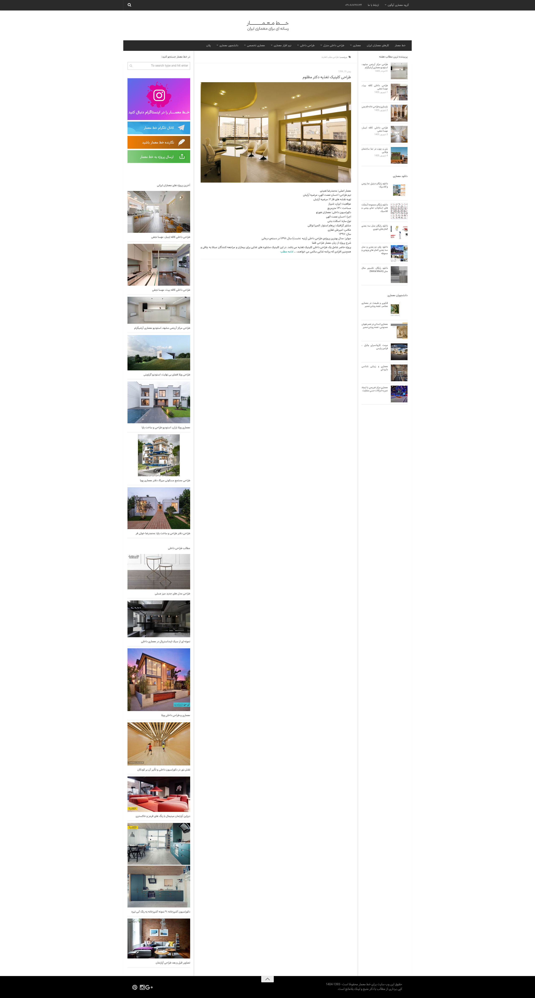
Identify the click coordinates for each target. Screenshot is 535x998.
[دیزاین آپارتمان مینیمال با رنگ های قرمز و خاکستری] (158, 794)
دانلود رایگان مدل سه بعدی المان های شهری (375, 227)
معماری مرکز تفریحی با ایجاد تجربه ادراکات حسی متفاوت (375, 389)
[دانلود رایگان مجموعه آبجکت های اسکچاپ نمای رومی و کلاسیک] (399, 211)
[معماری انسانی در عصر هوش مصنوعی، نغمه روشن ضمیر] (399, 330)
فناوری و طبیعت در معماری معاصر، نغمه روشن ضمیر (375, 304)
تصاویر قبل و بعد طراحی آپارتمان (173, 963)
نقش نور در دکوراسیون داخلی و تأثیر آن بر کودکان (163, 770)
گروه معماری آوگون (398, 5)
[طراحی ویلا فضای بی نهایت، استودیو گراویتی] (158, 352)
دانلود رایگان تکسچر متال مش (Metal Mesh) (375, 269)
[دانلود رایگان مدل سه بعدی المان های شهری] (399, 232)
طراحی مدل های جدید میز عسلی (172, 593)
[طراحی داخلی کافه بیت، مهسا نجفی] (158, 265)
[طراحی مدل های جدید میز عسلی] (158, 571)
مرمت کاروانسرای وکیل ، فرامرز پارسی (375, 346)
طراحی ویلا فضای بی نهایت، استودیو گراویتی (167, 374)
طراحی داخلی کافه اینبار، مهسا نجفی (170, 237)
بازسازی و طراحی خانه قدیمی (375, 107)
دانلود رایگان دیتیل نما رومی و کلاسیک (375, 185)
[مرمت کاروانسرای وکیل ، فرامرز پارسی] (399, 351)
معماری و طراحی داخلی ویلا (175, 715)
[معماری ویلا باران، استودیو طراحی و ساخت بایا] (158, 402)
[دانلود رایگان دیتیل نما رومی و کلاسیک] (399, 190)
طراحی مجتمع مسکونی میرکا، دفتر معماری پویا (165, 480)
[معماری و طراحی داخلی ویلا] (158, 679)
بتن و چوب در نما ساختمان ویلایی (375, 150)
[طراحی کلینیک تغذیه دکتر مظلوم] (276, 132)
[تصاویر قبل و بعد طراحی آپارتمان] (158, 938)
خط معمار (400, 45)
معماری (357, 45)
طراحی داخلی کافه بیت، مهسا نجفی (171, 290)
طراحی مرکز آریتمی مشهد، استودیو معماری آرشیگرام (162, 328)
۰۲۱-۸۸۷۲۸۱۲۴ (353, 5)
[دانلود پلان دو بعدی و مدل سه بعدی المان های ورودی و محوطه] (399, 253)
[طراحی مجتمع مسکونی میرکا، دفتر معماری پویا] (158, 455)
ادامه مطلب (286, 252)
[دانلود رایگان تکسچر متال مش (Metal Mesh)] (399, 274)
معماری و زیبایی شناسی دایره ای (375, 368)
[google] (150, 987)
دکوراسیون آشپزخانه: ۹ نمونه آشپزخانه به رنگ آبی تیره (160, 912)
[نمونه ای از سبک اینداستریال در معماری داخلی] (158, 618)
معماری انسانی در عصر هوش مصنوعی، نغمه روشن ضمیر (375, 325)
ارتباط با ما (373, 5)
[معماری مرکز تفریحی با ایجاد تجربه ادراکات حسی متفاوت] (399, 394)
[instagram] (142, 987)
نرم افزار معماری (282, 45)
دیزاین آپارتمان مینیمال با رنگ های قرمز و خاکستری (163, 816)
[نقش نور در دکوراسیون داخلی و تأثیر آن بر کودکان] (158, 743)
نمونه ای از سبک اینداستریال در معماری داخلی (165, 641)
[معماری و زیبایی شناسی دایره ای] (399, 373)
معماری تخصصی (256, 45)
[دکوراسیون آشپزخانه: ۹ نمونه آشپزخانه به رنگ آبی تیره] (158, 865)
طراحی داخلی (307, 45)
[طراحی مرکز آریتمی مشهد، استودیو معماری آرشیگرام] (158, 310)
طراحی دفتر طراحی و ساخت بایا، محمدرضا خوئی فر (163, 533)
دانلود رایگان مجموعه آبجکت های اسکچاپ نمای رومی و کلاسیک (375, 208)
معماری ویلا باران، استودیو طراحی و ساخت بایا (166, 427)
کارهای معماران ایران (378, 45)
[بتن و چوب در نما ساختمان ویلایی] (399, 155)
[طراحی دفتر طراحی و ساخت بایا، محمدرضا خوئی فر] (158, 508)
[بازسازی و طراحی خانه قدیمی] (399, 113)
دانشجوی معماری (228, 45)
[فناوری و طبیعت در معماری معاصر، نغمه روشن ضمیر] (399, 309)
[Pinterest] (135, 987)
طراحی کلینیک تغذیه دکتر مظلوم (327, 77)
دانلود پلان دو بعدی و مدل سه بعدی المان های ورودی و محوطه (375, 250)
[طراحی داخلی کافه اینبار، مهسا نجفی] (158, 212)
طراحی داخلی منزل (333, 45)
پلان (208, 45)
